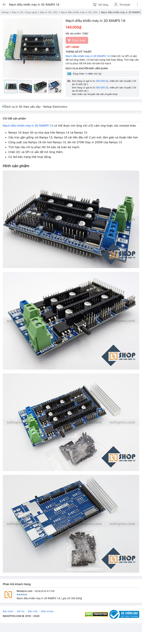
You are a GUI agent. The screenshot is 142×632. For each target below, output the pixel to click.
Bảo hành (8, 611)
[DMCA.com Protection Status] (96, 614)
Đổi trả (20, 611)
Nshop (5, 12)
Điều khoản (47, 611)
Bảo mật (32, 611)
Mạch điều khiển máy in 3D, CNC (79, 12)
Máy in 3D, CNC (49, 12)
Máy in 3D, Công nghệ (24, 12)
